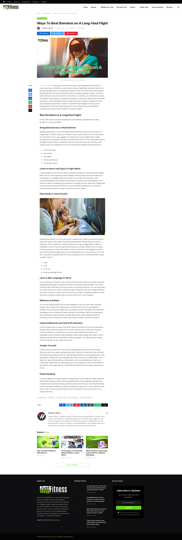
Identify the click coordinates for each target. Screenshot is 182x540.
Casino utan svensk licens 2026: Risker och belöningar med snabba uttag (96, 522)
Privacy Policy (26, 2)
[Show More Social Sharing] (80, 33)
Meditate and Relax (86, 397)
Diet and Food (122, 7)
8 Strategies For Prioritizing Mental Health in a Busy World (71, 453)
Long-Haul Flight (73, 397)
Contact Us (35, 2)
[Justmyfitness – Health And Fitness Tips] (11, 7)
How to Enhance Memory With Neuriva (46, 452)
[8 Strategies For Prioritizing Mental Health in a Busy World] (72, 442)
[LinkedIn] (30, 98)
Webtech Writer (48, 28)
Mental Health (42, 18)
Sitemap (44, 2)
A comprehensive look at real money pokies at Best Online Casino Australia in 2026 (96, 488)
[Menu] (4, 1)
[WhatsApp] (30, 102)
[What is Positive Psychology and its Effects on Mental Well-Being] (97, 442)
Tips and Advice (157, 7)
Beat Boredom (42, 397)
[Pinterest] (30, 106)
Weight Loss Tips (107, 7)
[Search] (178, 7)
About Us (16, 2)
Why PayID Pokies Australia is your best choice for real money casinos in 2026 (97, 511)
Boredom (52, 397)
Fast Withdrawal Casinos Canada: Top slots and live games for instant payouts (96, 499)
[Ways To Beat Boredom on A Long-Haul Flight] (72, 77)
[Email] (30, 110)
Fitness (132, 7)
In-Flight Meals (61, 397)
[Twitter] (30, 94)
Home (9, 2)
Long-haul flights (46, 85)
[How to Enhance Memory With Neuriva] (48, 442)
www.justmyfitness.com (51, 537)
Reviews (170, 7)
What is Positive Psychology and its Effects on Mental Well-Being (96, 453)
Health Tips (144, 7)
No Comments (71, 28)
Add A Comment (72, 465)
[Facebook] (30, 90)
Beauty (93, 7)
